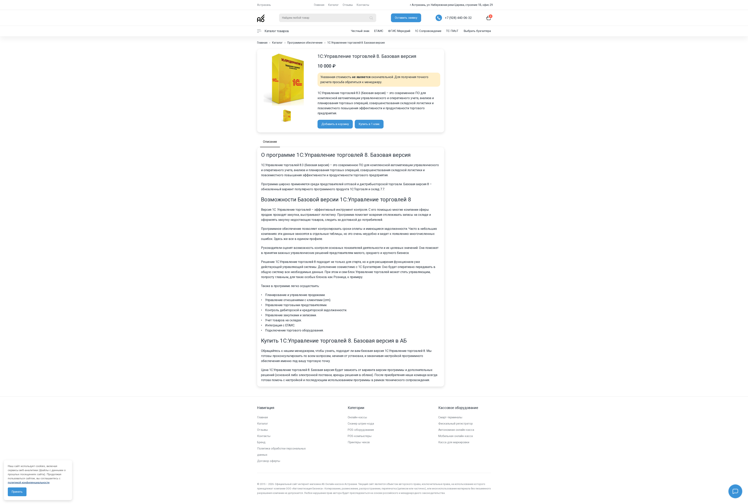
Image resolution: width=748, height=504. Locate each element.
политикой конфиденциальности (28, 482)
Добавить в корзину (335, 124)
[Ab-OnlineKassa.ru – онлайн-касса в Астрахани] (260, 17)
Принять (17, 491)
